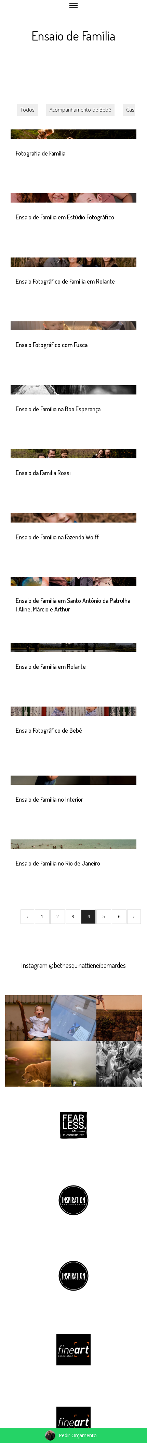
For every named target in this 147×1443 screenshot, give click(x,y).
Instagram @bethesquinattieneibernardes (73, 965)
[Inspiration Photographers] (73, 1199)
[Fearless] (73, 1124)
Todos (28, 109)
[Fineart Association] (73, 1349)
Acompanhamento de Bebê (80, 109)
